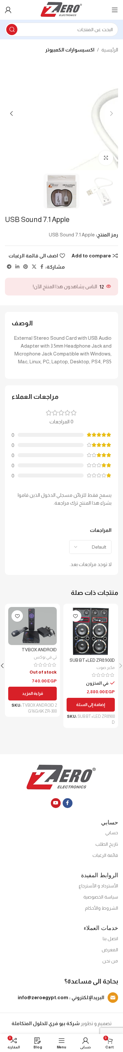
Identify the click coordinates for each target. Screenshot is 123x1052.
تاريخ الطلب (106, 844)
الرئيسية (109, 49)
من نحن (110, 960)
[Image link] (61, 777)
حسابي (111, 832)
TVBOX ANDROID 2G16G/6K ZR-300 (39, 652)
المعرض (110, 949)
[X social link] (34, 266)
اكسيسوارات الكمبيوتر (69, 49)
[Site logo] (61, 9)
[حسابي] (8, 9)
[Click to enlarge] (105, 158)
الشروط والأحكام (101, 908)
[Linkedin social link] (17, 266)
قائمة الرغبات (105, 855)
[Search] (11, 29)
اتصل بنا (110, 938)
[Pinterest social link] (25, 266)
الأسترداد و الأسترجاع (98, 885)
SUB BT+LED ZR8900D (92, 660)
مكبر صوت (105, 667)
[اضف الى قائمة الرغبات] (75, 616)
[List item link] (61, 997)
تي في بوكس (45, 657)
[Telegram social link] (9, 266)
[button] (91, 705)
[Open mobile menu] (114, 9)
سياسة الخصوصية (100, 897)
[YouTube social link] (56, 803)
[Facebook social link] (41, 266)
